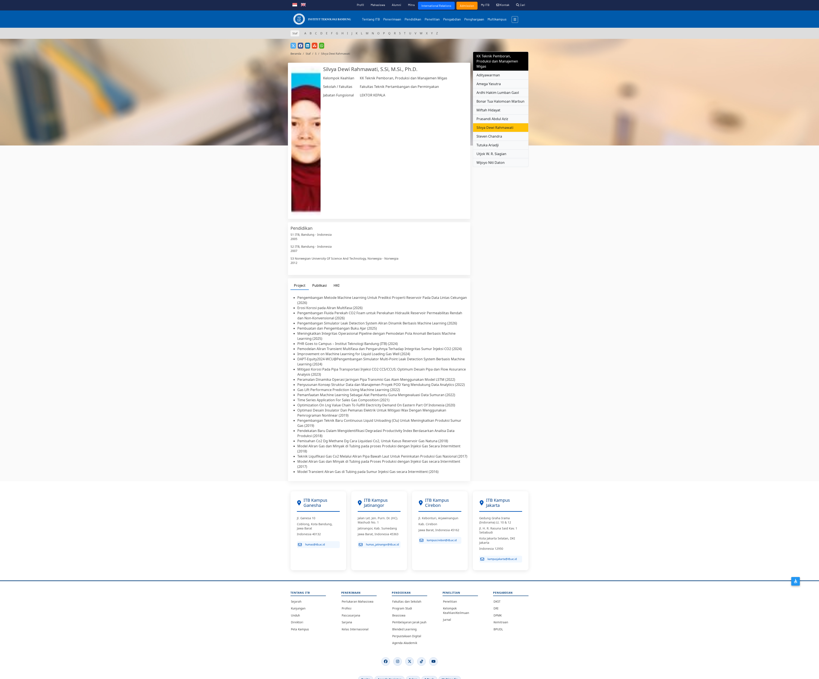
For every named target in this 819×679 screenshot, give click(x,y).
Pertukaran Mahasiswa (357, 601)
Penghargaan (474, 19)
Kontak (504, 5)
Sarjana (347, 622)
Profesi (346, 608)
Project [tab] (299, 285)
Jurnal (447, 620)
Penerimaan (392, 19)
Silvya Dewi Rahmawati (494, 127)
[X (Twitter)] (409, 661)
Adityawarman (488, 75)
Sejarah (296, 601)
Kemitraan (501, 622)
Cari (522, 5)
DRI (496, 608)
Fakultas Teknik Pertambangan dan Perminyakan (399, 86)
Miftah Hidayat (488, 110)
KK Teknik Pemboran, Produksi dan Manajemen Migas (403, 78)
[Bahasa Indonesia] (294, 4)
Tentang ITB (371, 19)
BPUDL (498, 629)
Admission (467, 5)
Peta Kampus (300, 629)
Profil (360, 5)
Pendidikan (413, 19)
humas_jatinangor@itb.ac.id (382, 544)
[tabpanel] (379, 384)
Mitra (411, 5)
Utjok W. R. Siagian (491, 153)
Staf (308, 53)
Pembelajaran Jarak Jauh (409, 622)
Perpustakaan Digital (406, 636)
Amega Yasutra (488, 83)
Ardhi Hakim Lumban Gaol (497, 92)
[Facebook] (385, 661)
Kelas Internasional (355, 629)
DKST (497, 601)
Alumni (396, 5)
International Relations (436, 5)
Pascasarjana (351, 615)
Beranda (295, 53)
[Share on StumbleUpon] (314, 46)
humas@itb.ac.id (315, 544)
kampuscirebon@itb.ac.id (442, 540)
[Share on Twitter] (293, 46)
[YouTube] (433, 661)
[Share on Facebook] (300, 46)
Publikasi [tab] (319, 285)
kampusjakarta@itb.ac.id (502, 559)
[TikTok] (421, 661)
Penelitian (432, 19)
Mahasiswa (378, 5)
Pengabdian (452, 19)
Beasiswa (398, 615)
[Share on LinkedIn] (307, 46)
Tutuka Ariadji (487, 145)
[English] (303, 4)
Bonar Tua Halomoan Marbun (500, 101)
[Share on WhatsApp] (321, 46)
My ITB (485, 5)
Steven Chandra (489, 136)
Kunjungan (298, 608)
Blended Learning (404, 629)
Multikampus (497, 19)
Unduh (295, 615)
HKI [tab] (336, 285)
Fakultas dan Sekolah (406, 601)
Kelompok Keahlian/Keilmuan (456, 610)
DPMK (498, 615)
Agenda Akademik (404, 643)
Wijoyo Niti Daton (490, 162)
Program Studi (402, 608)
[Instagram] (397, 661)
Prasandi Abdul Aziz (492, 118)
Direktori (297, 622)
